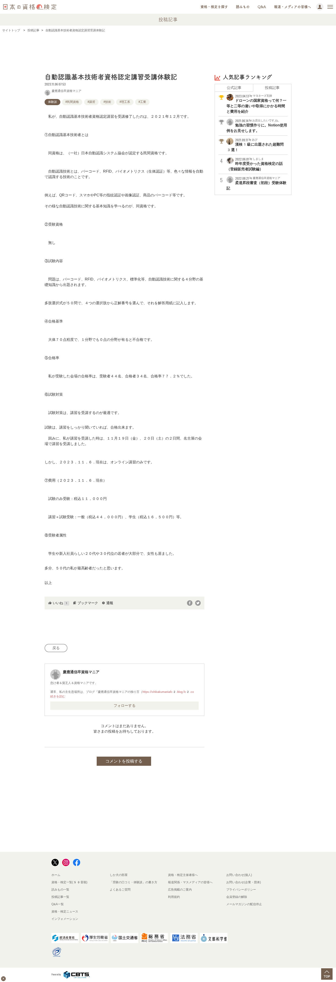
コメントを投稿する (123, 761)
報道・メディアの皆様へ (292, 6)
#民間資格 (72, 102)
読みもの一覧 (60, 889)
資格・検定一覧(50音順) (69, 882)
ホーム (55, 875)
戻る (56, 648)
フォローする (125, 705)
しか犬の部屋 (119, 875)
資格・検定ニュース (64, 911)
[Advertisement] (168, 49)
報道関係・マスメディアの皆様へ (190, 882)
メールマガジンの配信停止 (244, 904)
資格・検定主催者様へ (183, 875)
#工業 (142, 102)
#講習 (91, 102)
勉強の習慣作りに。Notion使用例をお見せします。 (257, 126)
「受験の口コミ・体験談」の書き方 (133, 882)
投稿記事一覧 (60, 897)
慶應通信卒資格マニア (66, 90)
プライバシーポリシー (241, 889)
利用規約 (174, 897)
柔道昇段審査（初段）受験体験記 (256, 183)
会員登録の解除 (236, 897)
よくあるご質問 (120, 889)
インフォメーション (64, 919)
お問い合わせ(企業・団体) (243, 882)
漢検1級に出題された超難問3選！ (255, 145)
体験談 (52, 102)
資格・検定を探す (214, 6)
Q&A (262, 6)
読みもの (243, 6)
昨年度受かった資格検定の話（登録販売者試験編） (255, 164)
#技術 (107, 102)
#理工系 (125, 102)
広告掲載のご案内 (180, 889)
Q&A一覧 (57, 904)
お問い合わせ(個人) (239, 875)
